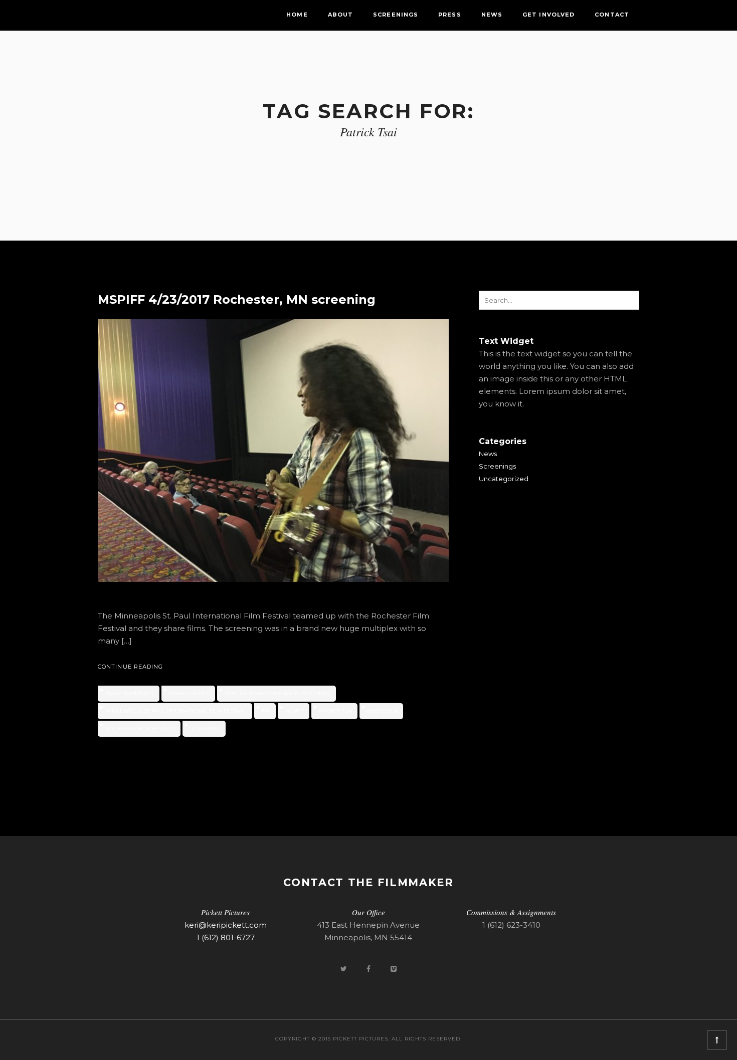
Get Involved (548, 14)
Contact (612, 14)
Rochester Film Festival (140, 728)
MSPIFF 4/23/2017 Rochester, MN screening (237, 299)
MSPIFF (294, 711)
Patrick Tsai (335, 711)
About (340, 14)
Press (449, 14)
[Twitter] (344, 968)
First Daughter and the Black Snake (278, 693)
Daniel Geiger (189, 693)
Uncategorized (503, 479)
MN (266, 711)
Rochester (382, 711)
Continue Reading (130, 666)
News (491, 14)
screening (205, 728)
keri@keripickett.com (226, 925)
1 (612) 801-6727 (226, 937)
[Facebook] (369, 968)
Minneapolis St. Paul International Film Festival (176, 711)
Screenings (395, 14)
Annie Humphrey (129, 693)
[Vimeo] (393, 968)
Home (296, 14)
